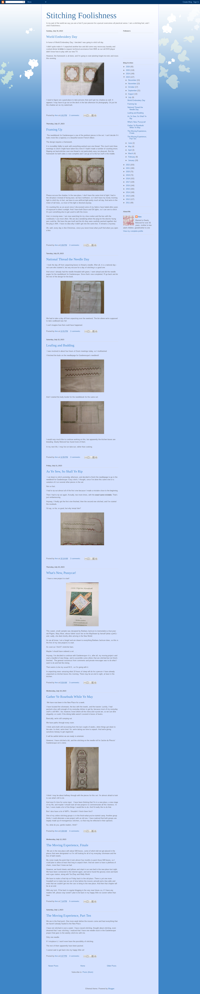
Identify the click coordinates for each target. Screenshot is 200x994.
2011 (128, 203)
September (132, 91)
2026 (128, 67)
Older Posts (111, 966)
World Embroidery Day (61, 36)
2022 (128, 165)
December (132, 80)
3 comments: (74, 683)
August (131, 94)
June (130, 143)
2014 (128, 192)
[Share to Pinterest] (95, 115)
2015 (128, 189)
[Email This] (85, 115)
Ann (139, 217)
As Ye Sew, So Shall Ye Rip (64, 471)
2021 (128, 168)
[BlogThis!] (87, 115)
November (132, 84)
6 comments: (74, 901)
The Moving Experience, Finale (67, 845)
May (130, 146)
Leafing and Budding (60, 345)
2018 (128, 179)
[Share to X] (90, 115)
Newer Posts (53, 966)
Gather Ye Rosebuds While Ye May (69, 696)
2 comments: (74, 115)
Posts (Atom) (88, 972)
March (131, 153)
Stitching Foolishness (81, 15)
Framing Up (54, 129)
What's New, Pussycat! (61, 573)
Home (82, 966)
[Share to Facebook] (92, 115)
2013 (128, 196)
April (130, 150)
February (132, 157)
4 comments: (74, 831)
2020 (128, 172)
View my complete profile (133, 231)
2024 (128, 74)
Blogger (111, 989)
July (130, 97)
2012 (128, 199)
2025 (128, 70)
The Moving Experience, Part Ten (68, 915)
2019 (128, 175)
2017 (128, 182)
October (131, 87)
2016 (128, 185)
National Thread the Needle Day (67, 259)
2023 (128, 77)
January (131, 160)
